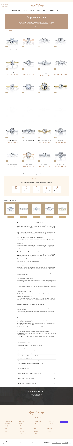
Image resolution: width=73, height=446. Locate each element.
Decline (66, 442)
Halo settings (19, 326)
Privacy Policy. (5, 443)
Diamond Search (7, 426)
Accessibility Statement (37, 434)
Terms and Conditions (37, 430)
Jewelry (38, 10)
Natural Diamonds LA (50, 428)
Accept (57, 442)
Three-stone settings (20, 336)
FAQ (20, 426)
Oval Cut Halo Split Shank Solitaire (12, 140)
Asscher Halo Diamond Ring (12, 119)
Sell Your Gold (21, 430)
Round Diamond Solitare (44, 164)
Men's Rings (32, 10)
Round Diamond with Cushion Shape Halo (44, 140)
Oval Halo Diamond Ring (44, 95)
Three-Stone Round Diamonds (60, 72)
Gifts (44, 10)
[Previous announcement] (4, 1)
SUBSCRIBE (48, 399)
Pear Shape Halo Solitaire (60, 164)
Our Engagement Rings (22, 433)
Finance (20, 428)
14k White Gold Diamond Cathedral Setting (12, 49)
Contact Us (35, 423)
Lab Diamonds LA (49, 430)
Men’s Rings (6, 428)
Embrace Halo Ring (28, 72)
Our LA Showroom (50, 423)
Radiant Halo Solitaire (61, 140)
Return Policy (36, 431)
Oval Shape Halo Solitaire (28, 164)
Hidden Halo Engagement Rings (35, 173)
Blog (20, 425)
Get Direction (49, 431)
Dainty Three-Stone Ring (44, 49)
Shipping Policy (36, 433)
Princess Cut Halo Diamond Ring (28, 95)
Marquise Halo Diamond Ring (28, 119)
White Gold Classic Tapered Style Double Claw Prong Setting (44, 73)
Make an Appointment (50, 425)
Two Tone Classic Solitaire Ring (60, 95)
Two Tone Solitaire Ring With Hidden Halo (12, 95)
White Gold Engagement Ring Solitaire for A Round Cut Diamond (28, 141)
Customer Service (21, 431)
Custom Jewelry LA (50, 426)
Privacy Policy (36, 425)
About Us (20, 423)
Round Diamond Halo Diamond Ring (44, 119)
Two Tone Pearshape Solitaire (12, 72)
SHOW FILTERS (9, 30)
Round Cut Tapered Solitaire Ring (12, 164)
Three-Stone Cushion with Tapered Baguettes (60, 49)
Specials (6, 431)
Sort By (59, 30)
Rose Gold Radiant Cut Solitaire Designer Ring (28, 49)
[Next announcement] (68, 1)
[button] (69, 5)
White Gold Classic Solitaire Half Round (60, 119)
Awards (35, 428)
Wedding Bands (7, 425)
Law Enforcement (36, 426)
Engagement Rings (16, 10)
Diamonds (25, 10)
